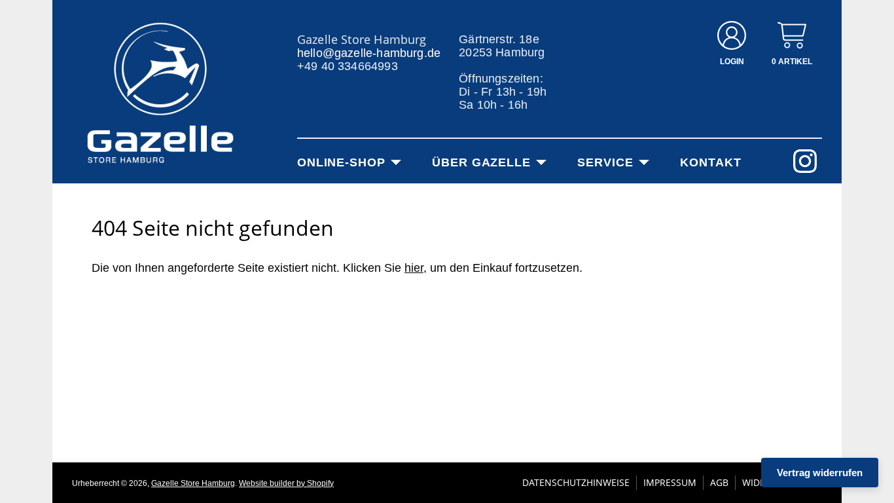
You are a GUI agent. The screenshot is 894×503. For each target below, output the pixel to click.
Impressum (669, 482)
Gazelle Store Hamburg (193, 483)
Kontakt (710, 162)
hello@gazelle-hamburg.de (368, 53)
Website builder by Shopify (286, 483)
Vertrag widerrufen (820, 472)
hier (413, 267)
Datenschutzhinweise (576, 482)
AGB (719, 482)
